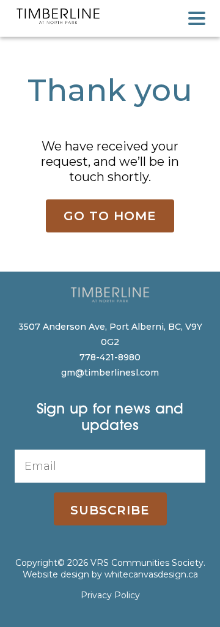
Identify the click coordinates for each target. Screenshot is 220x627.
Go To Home (110, 216)
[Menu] (196, 18)
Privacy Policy (110, 595)
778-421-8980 (110, 357)
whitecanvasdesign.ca (151, 574)
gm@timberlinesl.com (110, 372)
